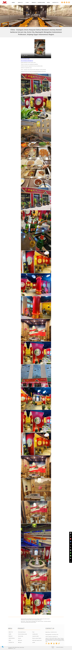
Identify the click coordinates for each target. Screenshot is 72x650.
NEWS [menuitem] (48, 2)
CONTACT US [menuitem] (55, 2)
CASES (14, 25)
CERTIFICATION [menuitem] (41, 2)
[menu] (34, 2)
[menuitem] (34, 2)
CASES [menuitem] (27, 2)
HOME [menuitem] (13, 2)
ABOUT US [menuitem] (20, 2)
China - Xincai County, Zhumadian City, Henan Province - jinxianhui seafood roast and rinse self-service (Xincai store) (36, 622)
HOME (10, 25)
